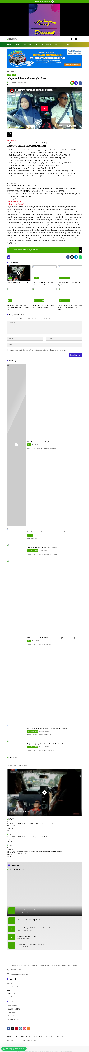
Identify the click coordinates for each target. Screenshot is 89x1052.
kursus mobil (11, 993)
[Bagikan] (80, 83)
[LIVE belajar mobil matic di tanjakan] (19, 273)
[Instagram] (24, 1028)
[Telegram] (76, 257)
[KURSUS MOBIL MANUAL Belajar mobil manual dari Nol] (44, 273)
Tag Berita (11, 1012)
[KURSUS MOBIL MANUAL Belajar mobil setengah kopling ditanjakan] (11, 852)
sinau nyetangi (12, 140)
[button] (71, 39)
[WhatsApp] (80, 257)
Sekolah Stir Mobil (14, 1009)
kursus (9, 74)
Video (13, 74)
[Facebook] (68, 257)
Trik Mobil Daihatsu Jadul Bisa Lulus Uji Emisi (69, 284)
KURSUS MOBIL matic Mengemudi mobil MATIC (33, 837)
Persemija (14, 82)
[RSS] (28, 1028)
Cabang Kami (36, 1036)
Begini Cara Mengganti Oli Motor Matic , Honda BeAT (33, 928)
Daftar (16, 1036)
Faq (57, 1036)
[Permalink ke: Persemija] (9, 83)
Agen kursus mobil (64, 278)
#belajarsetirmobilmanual (15, 204)
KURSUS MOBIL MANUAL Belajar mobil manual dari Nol (43, 284)
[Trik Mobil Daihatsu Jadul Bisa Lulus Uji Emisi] (70, 273)
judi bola (56, 1051)
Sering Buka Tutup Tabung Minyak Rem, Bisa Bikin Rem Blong (43, 306)
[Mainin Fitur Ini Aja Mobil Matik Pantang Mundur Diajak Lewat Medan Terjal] (19, 295)
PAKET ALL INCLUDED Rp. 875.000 (28, 920)
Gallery (51, 1036)
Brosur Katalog (25, 1036)
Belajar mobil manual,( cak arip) (26, 936)
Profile (45, 1036)
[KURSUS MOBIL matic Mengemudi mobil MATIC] (11, 837)
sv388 (53, 1051)
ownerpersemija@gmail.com (19, 974)
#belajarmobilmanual (14, 201)
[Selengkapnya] (44, 762)
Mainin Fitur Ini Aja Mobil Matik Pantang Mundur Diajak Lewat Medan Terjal (18, 307)
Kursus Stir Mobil (13, 1019)
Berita (9, 278)
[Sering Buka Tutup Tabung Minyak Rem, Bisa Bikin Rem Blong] (44, 295)
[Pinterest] (16, 1028)
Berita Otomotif (13, 1006)
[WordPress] (20, 1028)
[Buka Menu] (76, 39)
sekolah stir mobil (12, 987)
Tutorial (9, 997)
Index (63, 1036)
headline (36, 278)
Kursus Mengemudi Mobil (16, 1016)
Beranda (9, 1036)
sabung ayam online (21, 1051)
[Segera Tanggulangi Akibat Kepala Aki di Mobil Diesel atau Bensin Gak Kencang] (70, 295)
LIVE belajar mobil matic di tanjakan (18, 282)
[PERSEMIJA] (12, 39)
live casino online (68, 1051)
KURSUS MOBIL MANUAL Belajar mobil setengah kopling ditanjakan (39, 851)
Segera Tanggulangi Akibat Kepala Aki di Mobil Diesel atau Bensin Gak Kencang (70, 307)
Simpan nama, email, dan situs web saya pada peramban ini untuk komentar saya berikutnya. (38, 350)
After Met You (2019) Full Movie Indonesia (30, 944)
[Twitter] (72, 257)
